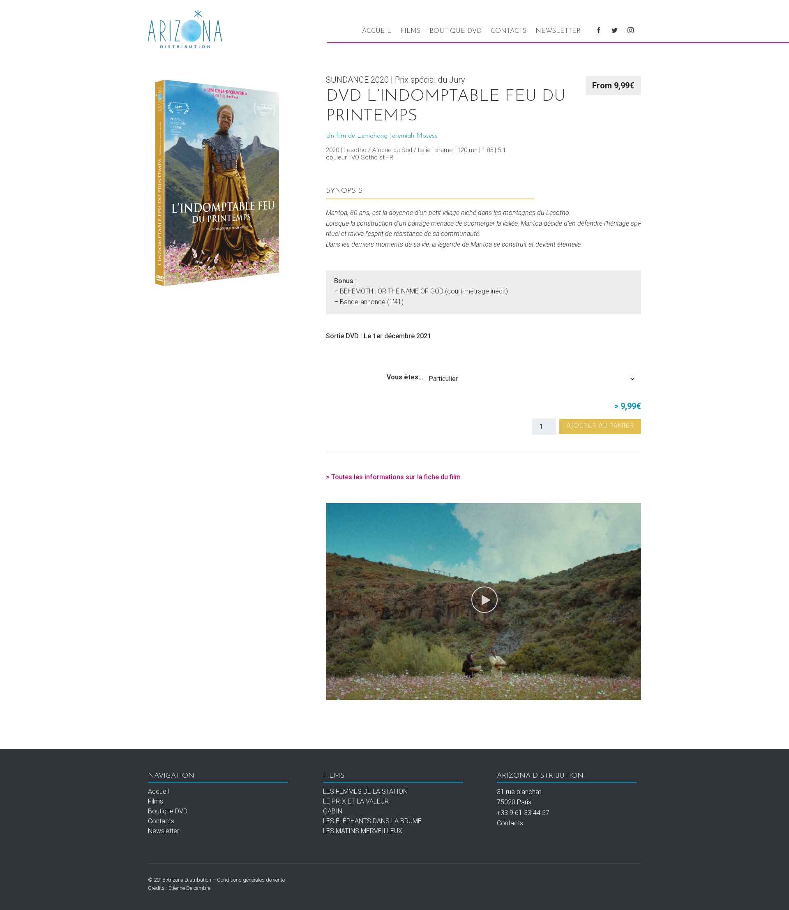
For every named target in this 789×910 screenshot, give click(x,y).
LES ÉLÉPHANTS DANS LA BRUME (372, 821)
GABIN (332, 811)
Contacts (508, 31)
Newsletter (558, 31)
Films (410, 31)
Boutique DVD (455, 31)
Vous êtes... (405, 377)
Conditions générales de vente (251, 880)
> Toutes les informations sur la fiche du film (393, 477)
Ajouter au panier (600, 426)
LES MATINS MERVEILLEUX (362, 831)
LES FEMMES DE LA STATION (365, 791)
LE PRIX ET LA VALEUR (356, 801)
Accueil (376, 31)
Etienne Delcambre (189, 888)
